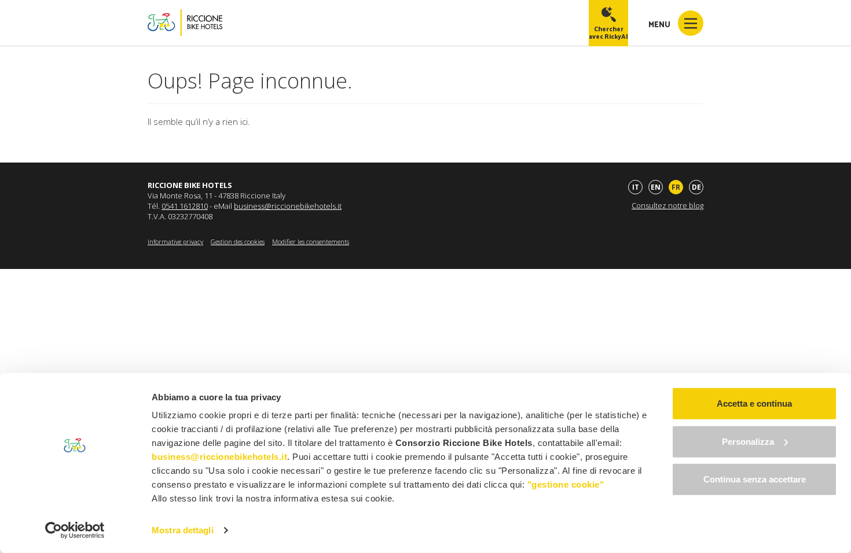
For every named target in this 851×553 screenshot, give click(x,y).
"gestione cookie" (565, 484)
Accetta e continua (754, 403)
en (656, 187)
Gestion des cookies (238, 241)
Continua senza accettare (754, 479)
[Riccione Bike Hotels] (185, 22)
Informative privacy (175, 241)
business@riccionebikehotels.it (288, 206)
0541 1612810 (185, 206)
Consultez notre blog (667, 205)
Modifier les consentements (310, 241)
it (635, 187)
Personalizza (748, 441)
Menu (660, 24)
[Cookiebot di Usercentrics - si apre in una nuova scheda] (75, 530)
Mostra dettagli (183, 530)
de (696, 187)
